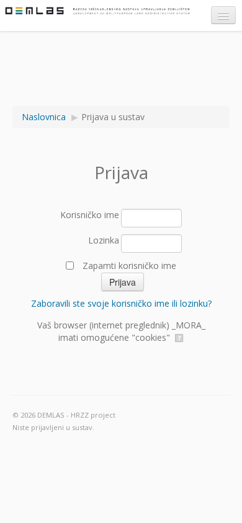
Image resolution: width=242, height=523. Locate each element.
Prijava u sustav (113, 117)
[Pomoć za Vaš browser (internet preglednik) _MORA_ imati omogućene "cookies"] (178, 337)
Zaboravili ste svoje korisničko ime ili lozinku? (121, 303)
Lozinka (103, 240)
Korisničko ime (89, 215)
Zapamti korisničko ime (129, 265)
